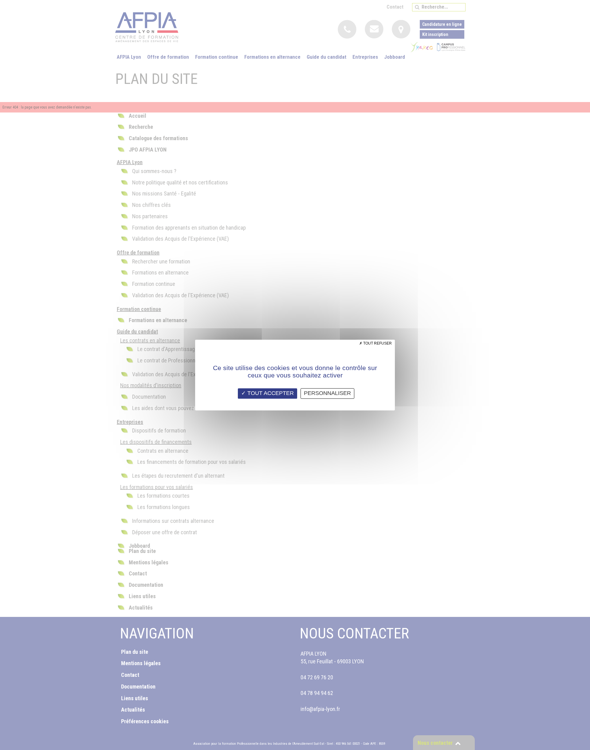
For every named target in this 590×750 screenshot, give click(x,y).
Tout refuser (377, 343)
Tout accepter (270, 393)
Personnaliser (327, 393)
